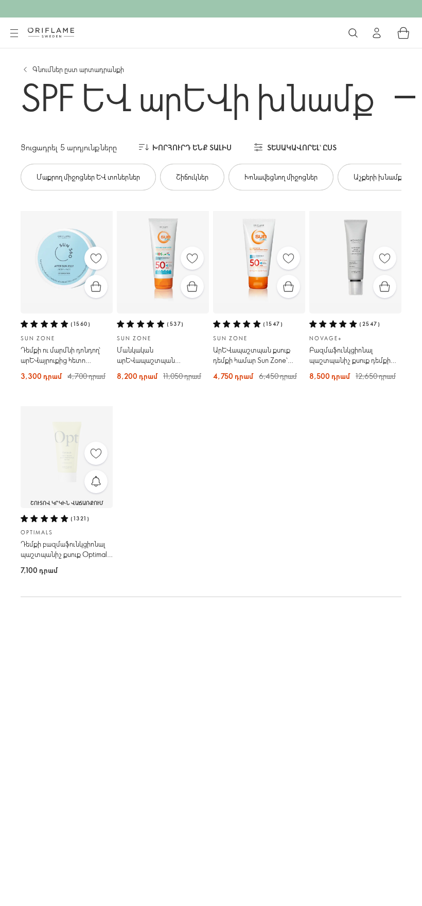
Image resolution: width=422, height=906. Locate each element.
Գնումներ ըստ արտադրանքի (78, 69)
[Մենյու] (14, 33)
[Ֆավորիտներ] (96, 258)
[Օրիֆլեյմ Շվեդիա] (51, 32)
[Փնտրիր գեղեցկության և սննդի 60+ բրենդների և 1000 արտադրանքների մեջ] (353, 33)
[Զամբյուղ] (403, 33)
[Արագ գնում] (96, 286)
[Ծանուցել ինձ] (96, 481)
